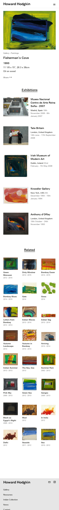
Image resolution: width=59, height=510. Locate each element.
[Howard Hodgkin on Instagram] (55, 482)
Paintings (15, 53)
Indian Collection (10, 500)
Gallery (6, 53)
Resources (7, 495)
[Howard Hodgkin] (16, 4)
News (6, 505)
